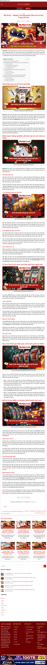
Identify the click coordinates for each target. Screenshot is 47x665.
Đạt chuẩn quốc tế (9, 68)
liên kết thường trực (32, 501)
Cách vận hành (9, 70)
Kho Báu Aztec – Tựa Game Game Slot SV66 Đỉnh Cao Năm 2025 (39, 553)
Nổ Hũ (23, 13)
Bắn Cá (2, 598)
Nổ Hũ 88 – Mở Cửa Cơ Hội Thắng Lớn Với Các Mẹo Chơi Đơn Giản (23, 553)
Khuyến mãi (3, 605)
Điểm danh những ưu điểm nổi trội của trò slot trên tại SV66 (16, 62)
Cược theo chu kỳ (9, 77)
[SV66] (23, 4)
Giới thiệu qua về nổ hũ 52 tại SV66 (11, 61)
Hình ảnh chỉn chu (9, 64)
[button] (1, 4)
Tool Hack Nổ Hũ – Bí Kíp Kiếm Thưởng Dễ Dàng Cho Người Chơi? (23, 531)
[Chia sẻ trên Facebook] (20, 497)
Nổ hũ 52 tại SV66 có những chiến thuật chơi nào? (14, 76)
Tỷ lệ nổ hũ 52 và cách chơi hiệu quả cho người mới (14, 69)
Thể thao (3, 610)
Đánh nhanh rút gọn (10, 80)
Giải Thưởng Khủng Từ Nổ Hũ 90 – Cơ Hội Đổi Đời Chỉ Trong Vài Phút (8, 531)
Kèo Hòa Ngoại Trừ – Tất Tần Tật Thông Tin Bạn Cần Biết (18, 573)
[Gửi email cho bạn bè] (25, 497)
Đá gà (2, 603)
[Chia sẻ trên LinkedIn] (29, 497)
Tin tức (2, 612)
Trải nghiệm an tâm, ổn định (11, 66)
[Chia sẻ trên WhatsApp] (18, 497)
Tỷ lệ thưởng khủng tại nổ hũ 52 (12, 65)
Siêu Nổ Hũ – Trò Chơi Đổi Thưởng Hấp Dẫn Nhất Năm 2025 (39, 531)
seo (29, 21)
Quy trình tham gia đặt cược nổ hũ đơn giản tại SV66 (15, 75)
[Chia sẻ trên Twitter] (22, 497)
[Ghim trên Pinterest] (27, 497)
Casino (2, 600)
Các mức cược (9, 73)
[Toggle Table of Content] (27, 59)
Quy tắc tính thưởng (10, 72)
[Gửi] (45, 566)
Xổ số (2, 615)
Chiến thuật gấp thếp (10, 79)
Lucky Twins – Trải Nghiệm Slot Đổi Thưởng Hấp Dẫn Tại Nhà (8, 553)
